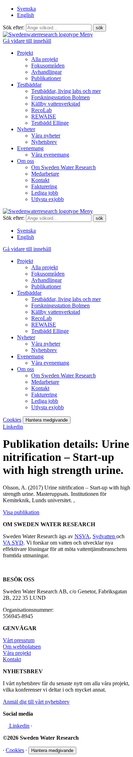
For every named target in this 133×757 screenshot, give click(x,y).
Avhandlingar (46, 72)
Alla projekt (44, 59)
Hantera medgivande (47, 420)
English (25, 15)
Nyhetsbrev (44, 142)
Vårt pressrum (18, 640)
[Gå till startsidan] (41, 34)
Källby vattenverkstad (55, 104)
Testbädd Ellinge (50, 123)
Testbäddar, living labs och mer (66, 91)
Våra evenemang (50, 155)
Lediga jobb (44, 193)
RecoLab (41, 110)
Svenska (26, 9)
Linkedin (13, 427)
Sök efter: (13, 27)
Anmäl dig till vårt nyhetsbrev (36, 702)
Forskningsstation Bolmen (60, 97)
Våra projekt (17, 653)
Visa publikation (21, 512)
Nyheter (26, 129)
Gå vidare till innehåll (27, 41)
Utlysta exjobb (47, 199)
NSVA (82, 536)
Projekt (25, 53)
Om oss (25, 161)
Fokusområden (48, 66)
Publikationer (46, 78)
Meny (86, 34)
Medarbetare (45, 174)
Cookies (12, 420)
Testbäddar (29, 85)
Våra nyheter (45, 136)
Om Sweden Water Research (63, 167)
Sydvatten (104, 536)
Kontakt (40, 180)
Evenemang (30, 148)
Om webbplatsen (22, 647)
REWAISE (43, 116)
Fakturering (44, 186)
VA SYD (13, 543)
